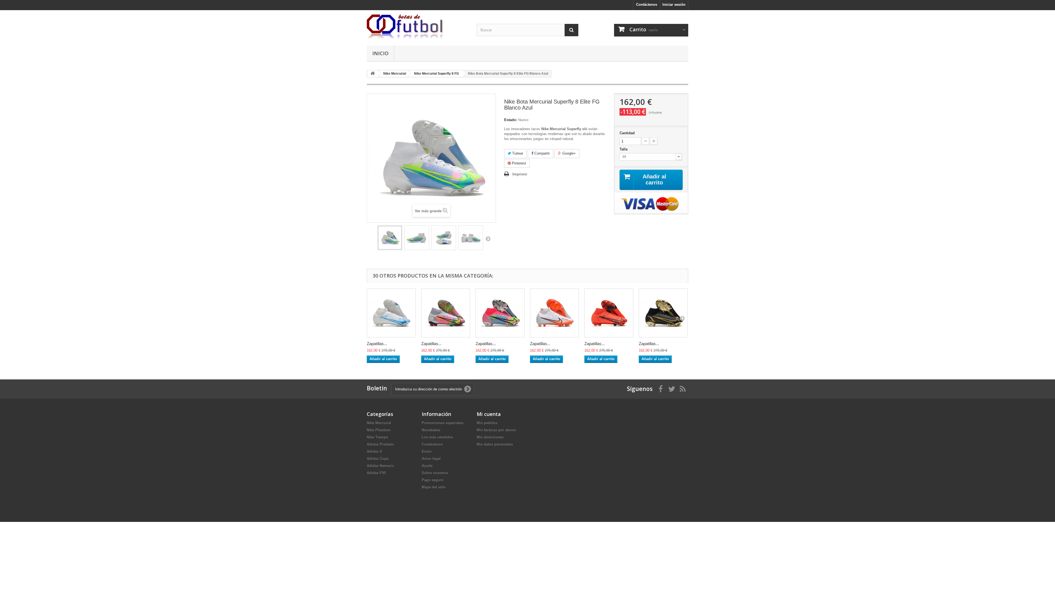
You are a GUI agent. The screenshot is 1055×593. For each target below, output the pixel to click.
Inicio (380, 53)
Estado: (510, 120)
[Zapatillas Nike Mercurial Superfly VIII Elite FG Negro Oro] (663, 313)
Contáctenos (646, 4)
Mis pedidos (487, 423)
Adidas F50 (376, 473)
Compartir (541, 153)
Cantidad (627, 133)
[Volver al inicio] (372, 73)
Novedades (431, 430)
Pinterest (518, 163)
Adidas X (374, 451)
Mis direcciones (490, 437)
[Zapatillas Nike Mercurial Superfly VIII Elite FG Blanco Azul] (391, 313)
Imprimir (519, 174)
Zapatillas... (377, 343)
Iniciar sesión (673, 4)
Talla (624, 149)
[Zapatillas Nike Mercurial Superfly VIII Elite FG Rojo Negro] (608, 313)
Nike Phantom (379, 430)
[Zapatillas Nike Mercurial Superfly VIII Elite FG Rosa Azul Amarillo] (500, 313)
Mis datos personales (495, 444)
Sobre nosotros (435, 473)
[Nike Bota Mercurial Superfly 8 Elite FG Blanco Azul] (390, 238)
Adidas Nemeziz (380, 466)
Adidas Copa (377, 459)
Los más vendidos (437, 437)
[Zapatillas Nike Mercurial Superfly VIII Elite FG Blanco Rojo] (554, 313)
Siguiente (488, 238)
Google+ (568, 153)
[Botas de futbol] (417, 26)
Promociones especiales (442, 423)
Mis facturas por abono (496, 430)
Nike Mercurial (379, 423)
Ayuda (427, 466)
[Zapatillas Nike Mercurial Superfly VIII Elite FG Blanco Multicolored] (445, 313)
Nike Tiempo (377, 437)
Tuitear (517, 153)
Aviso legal (431, 459)
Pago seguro (432, 480)
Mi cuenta (489, 414)
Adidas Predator (380, 444)
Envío (427, 451)
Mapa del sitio (434, 487)
